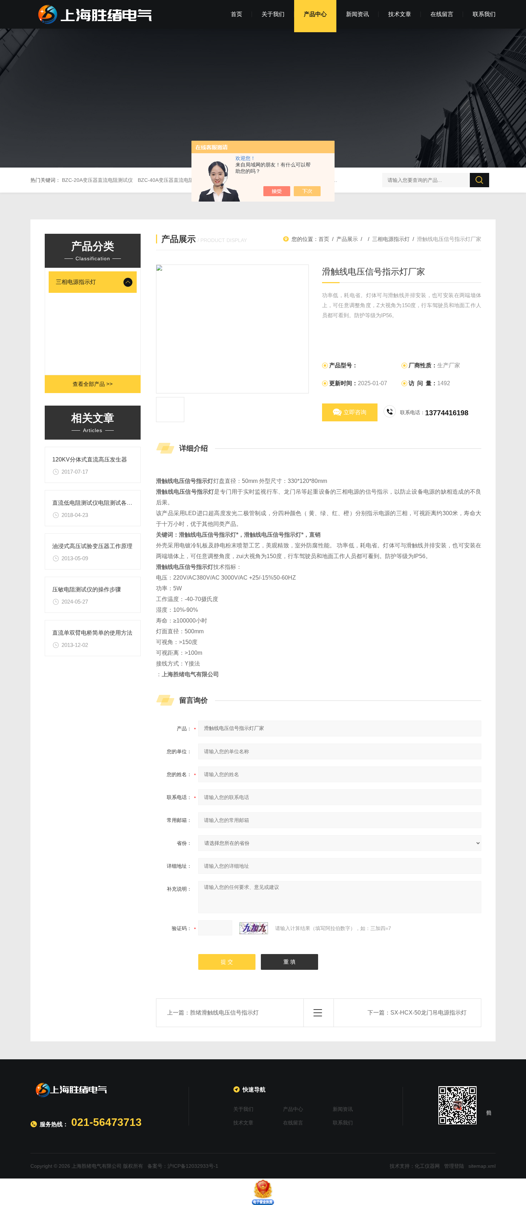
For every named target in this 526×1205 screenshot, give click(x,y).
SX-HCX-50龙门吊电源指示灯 (428, 1013)
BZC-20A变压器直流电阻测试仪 (97, 180)
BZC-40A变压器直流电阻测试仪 (173, 180)
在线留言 (441, 14)
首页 (236, 14)
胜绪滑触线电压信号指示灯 (224, 1013)
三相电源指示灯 (76, 282)
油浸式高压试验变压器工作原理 (92, 546)
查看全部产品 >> (93, 384)
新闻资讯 (357, 14)
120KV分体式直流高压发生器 (89, 459)
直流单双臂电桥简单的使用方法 (92, 633)
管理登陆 (454, 1166)
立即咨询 (355, 412)
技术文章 (399, 14)
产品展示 (347, 239)
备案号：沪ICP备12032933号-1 (182, 1166)
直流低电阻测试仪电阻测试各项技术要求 (103, 503)
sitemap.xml (482, 1166)
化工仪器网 (427, 1166)
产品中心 (315, 14)
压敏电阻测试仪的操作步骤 (86, 589)
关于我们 (273, 14)
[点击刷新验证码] (253, 928)
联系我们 (484, 14)
